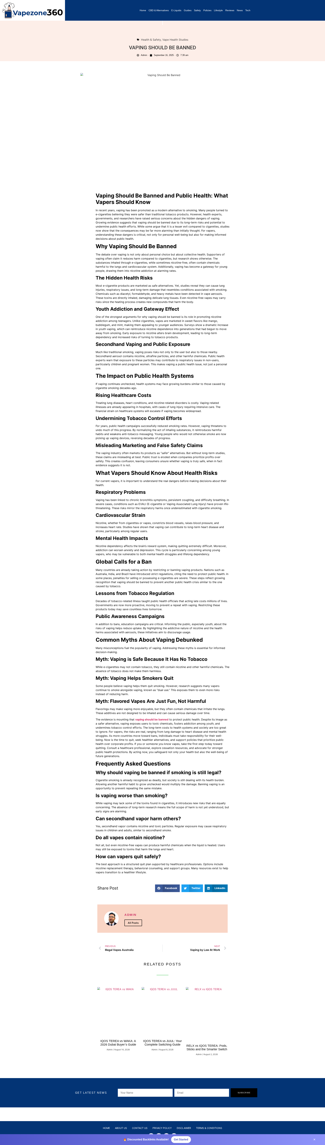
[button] (167, 888)
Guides (187, 10)
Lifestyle (218, 10)
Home (143, 10)
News (240, 10)
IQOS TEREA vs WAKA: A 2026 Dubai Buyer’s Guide (118, 1042)
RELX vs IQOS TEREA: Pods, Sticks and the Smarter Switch (206, 1047)
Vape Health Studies (175, 39)
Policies (207, 10)
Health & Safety (151, 39)
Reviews (229, 10)
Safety (197, 10)
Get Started (181, 1139)
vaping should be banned (151, 719)
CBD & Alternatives (159, 10)
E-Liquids (176, 10)
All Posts (133, 922)
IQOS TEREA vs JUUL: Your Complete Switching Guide (162, 1042)
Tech (247, 10)
